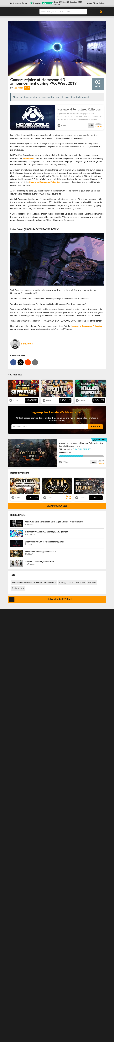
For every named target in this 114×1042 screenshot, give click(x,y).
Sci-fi (71, 583)
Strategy (62, 583)
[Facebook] (13, 362)
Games (27, 88)
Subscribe (95, 426)
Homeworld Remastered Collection (27, 583)
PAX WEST (80, 583)
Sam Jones (18, 88)
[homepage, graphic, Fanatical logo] (22, 11)
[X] (21, 362)
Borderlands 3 (18, 588)
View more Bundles (57, 506)
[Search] (84, 11)
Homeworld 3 (50, 583)
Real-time (92, 583)
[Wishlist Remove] (102, 107)
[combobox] (67, 11)
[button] (18, 3)
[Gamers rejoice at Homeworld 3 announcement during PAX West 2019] (28, 362)
